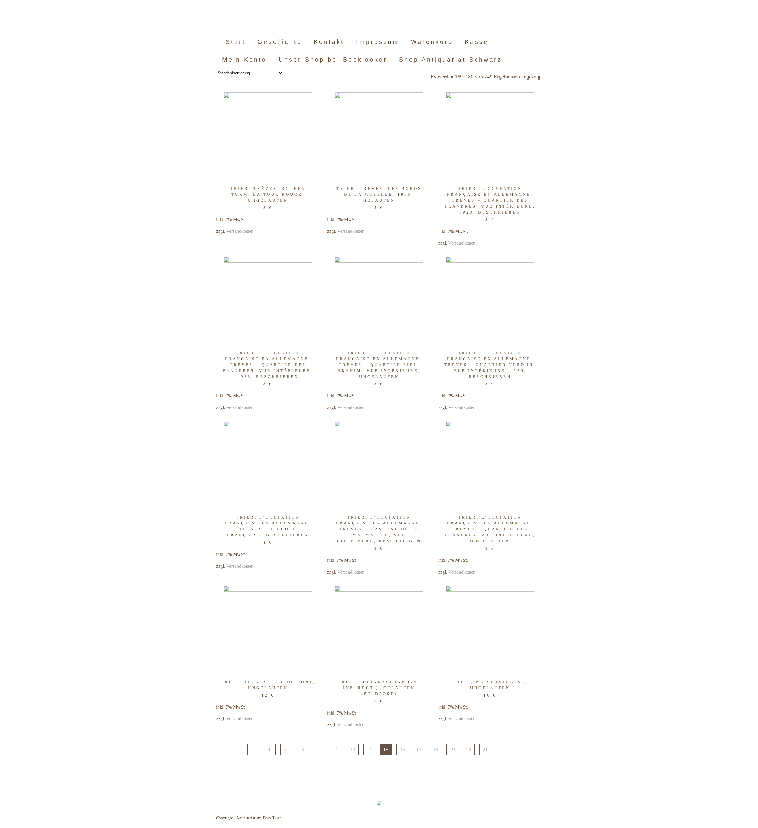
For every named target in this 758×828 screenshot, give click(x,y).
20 (468, 749)
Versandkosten (239, 231)
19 (452, 749)
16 (402, 749)
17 (419, 749)
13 (352, 749)
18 (435, 749)
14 (369, 749)
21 (485, 749)
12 (336, 749)
